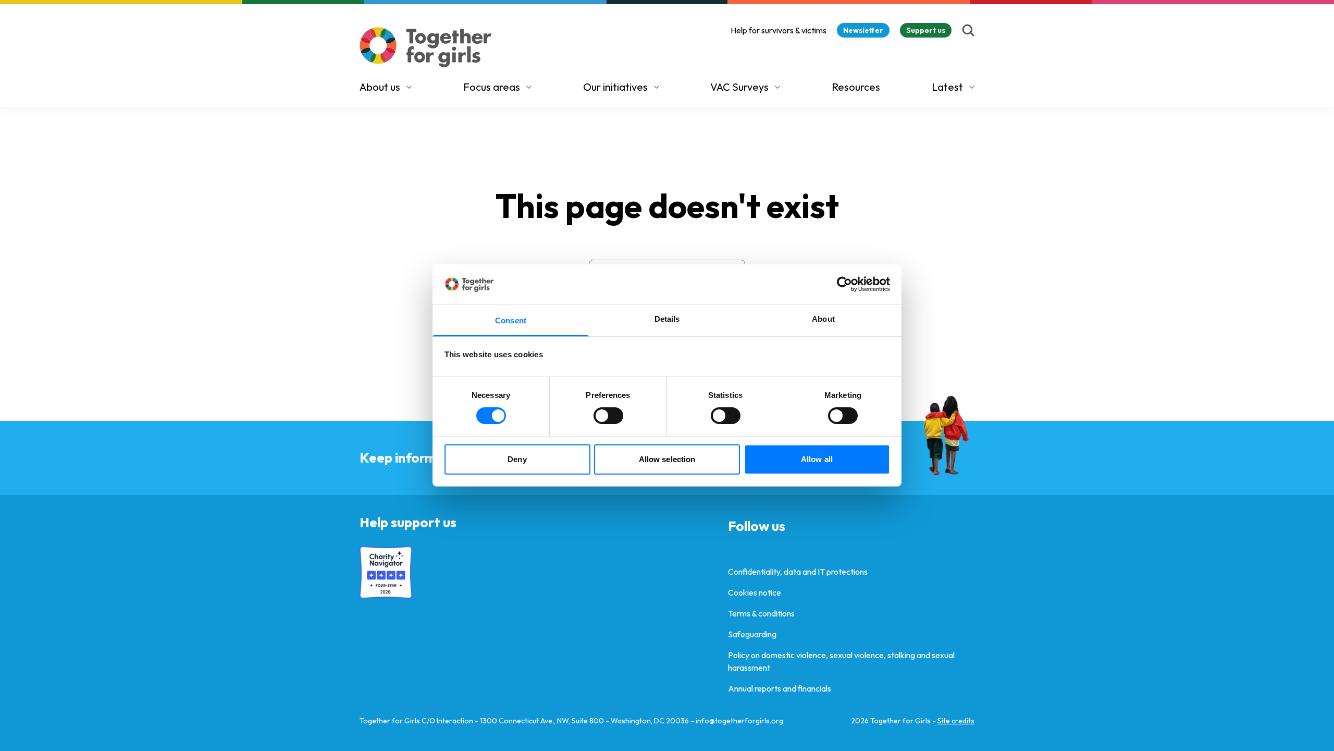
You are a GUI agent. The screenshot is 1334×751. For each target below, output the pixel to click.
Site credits (955, 720)
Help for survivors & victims (778, 30)
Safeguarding (752, 634)
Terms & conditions (761, 613)
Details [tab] (667, 318)
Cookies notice (754, 592)
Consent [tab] (510, 320)
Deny (517, 459)
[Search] (968, 30)
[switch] (608, 415)
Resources (856, 86)
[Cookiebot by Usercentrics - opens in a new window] (844, 284)
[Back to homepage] (426, 47)
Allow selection (667, 459)
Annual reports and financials (779, 688)
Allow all (817, 459)
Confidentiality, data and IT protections (798, 571)
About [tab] (823, 318)
